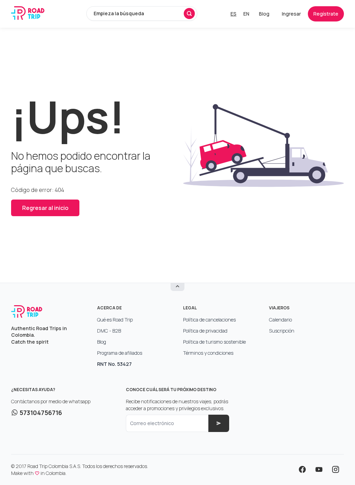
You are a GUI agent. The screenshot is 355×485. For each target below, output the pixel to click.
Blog (264, 13)
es (233, 13)
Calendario (280, 319)
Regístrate (325, 13)
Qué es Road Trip (115, 319)
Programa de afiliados (119, 353)
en (246, 13)
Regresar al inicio (45, 208)
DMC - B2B (109, 330)
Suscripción (281, 330)
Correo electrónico (152, 423)
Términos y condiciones (208, 353)
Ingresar (291, 13)
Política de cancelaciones (209, 319)
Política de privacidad (205, 330)
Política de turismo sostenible (214, 341)
